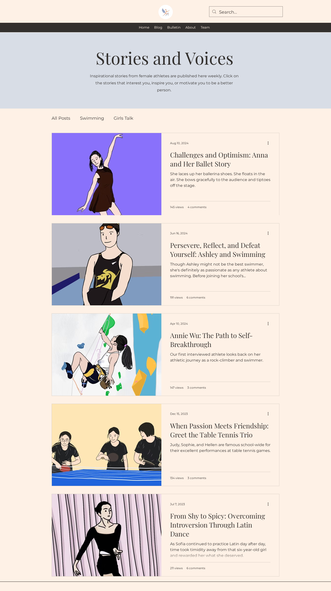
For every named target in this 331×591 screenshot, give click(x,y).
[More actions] (270, 143)
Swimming (92, 118)
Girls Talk (123, 118)
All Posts (61, 118)
